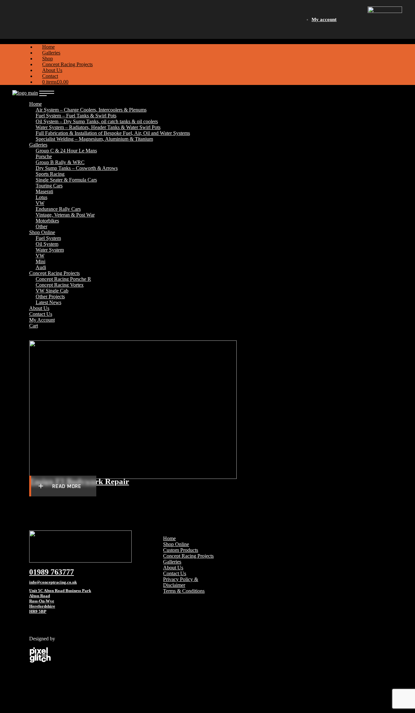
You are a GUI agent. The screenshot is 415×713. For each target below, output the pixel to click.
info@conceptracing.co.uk (53, 582)
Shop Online (176, 544)
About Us (173, 567)
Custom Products (180, 550)
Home (169, 538)
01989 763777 (51, 572)
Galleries (172, 561)
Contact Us (174, 573)
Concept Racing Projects (188, 556)
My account (324, 19)
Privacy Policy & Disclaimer (180, 582)
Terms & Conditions (184, 591)
